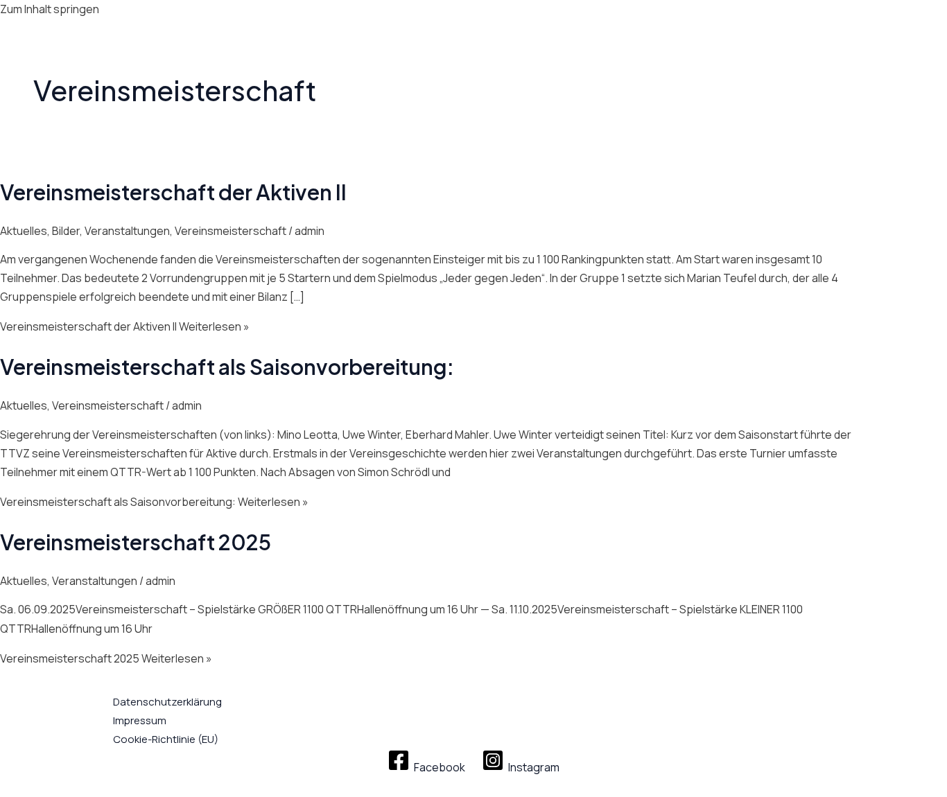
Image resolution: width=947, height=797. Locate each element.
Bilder (66, 230)
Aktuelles (23, 230)
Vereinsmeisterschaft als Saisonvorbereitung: (227, 366)
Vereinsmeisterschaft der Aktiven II (173, 192)
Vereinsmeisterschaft (230, 230)
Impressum (139, 720)
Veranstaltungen (127, 230)
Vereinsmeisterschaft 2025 (135, 542)
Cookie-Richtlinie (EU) (165, 739)
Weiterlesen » (125, 326)
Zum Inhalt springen (49, 9)
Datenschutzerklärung (167, 701)
